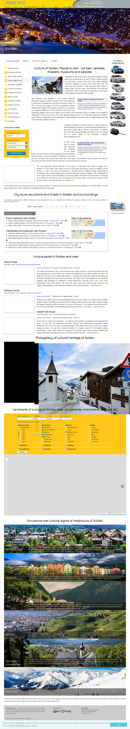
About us (28, 718)
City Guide (30, 10)
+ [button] (7, 457)
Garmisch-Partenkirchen (13, 663)
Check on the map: (43, 268)
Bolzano (10, 634)
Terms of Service (11, 718)
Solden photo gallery (117, 213)
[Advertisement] (46, 137)
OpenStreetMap (112, 514)
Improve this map (121, 514)
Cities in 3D (50, 10)
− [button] (7, 460)
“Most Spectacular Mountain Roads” (28, 264)
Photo (63, 221)
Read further (95, 285)
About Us (61, 10)
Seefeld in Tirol (14, 549)
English (119, 49)
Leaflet (99, 514)
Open (99, 109)
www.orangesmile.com (11, 201)
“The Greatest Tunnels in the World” (28, 293)
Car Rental (19, 10)
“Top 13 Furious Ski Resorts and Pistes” (62, 314)
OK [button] (119, 724)
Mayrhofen (11, 691)
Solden (54, 61)
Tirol (8, 606)
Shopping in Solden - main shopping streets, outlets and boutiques (91, 143)
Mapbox (105, 514)
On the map (53, 221)
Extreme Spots (40, 10)
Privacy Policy (21, 718)
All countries (121, 10)
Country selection (12, 61)
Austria (26, 61)
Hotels (9, 10)
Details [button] (34, 726)
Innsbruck (11, 577)
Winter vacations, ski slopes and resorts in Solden (91, 100)
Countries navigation (106, 49)
